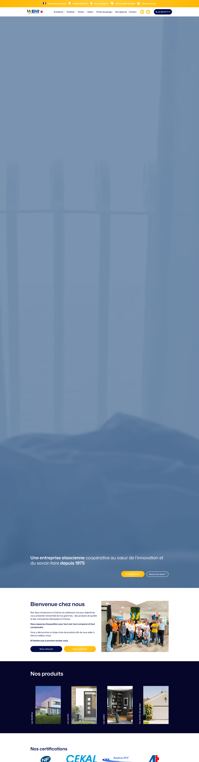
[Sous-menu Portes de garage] (112, 11)
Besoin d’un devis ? (157, 574)
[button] (163, 12)
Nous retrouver (46, 649)
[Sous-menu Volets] (94, 11)
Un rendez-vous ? (133, 574)
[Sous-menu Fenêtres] (75, 11)
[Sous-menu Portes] (84, 11)
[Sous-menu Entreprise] (64, 11)
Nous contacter (80, 649)
